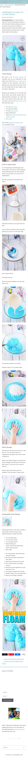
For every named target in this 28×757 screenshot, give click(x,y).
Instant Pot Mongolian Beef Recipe (14, 659)
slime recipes (19, 77)
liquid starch (14, 111)
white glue (14, 107)
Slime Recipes (9, 5)
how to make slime (20, 81)
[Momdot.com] (5, 2)
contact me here (19, 729)
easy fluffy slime (21, 101)
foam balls (9, 119)
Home (1, 5)
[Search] (23, 747)
